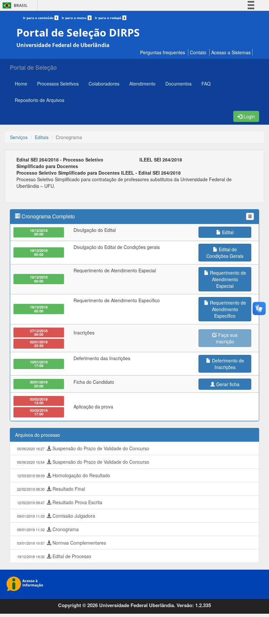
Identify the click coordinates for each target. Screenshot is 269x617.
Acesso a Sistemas (231, 52)
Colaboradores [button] (104, 83)
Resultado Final (51, 488)
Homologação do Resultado (63, 475)
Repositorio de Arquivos (39, 100)
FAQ (206, 83)
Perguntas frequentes (162, 52)
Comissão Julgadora (56, 515)
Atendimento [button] (142, 83)
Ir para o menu (76, 17)
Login (248, 116)
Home (21, 83)
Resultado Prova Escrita (59, 502)
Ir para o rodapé (110, 17)
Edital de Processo (54, 556)
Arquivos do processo (37, 435)
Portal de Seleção (33, 67)
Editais (42, 137)
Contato (198, 52)
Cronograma (48, 529)
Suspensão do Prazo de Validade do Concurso (83, 448)
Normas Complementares (61, 542)
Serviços (19, 137)
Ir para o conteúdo (40, 17)
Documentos (178, 83)
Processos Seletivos (58, 83)
